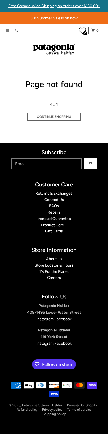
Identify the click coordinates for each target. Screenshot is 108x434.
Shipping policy (54, 414)
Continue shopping (54, 117)
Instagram (45, 319)
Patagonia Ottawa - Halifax (42, 405)
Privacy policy (52, 410)
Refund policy (27, 410)
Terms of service (79, 410)
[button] (82, 30)
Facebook (63, 319)
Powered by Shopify (82, 405)
